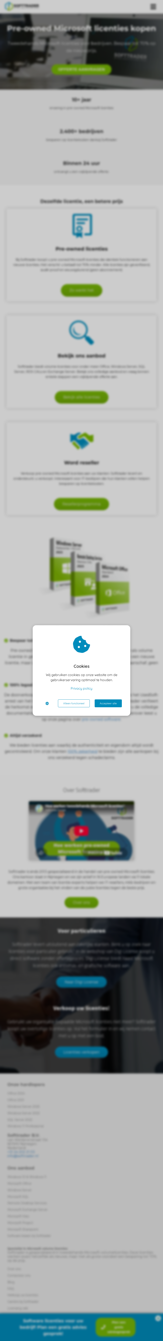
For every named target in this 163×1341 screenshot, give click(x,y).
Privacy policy (81, 688)
